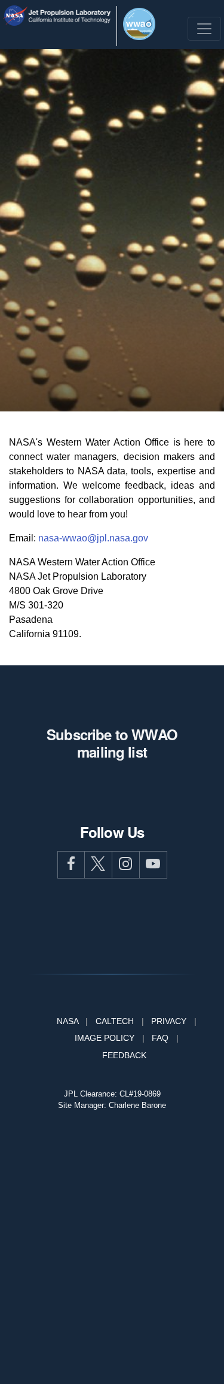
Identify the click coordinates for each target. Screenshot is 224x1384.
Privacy (168, 1021)
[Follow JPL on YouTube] (153, 865)
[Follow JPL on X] (98, 865)
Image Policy (104, 1038)
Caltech (115, 1021)
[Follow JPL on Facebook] (71, 865)
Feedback (124, 1055)
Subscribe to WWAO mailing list (112, 743)
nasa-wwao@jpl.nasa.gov (93, 538)
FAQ (160, 1038)
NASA (67, 1021)
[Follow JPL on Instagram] (126, 865)
